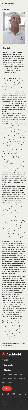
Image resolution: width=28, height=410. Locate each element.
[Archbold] (8, 3)
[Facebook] (2, 394)
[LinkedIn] (14, 394)
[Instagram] (8, 394)
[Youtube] (20, 394)
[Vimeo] (25, 394)
